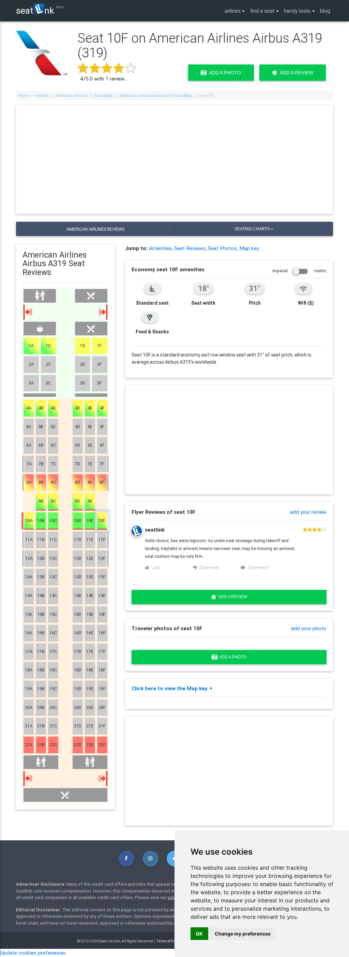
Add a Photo (224, 72)
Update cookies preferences (33, 952)
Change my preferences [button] (243, 934)
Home (23, 95)
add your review (308, 511)
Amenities (160, 248)
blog (325, 10)
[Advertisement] (175, 159)
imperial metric (299, 270)
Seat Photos (222, 248)
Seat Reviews (190, 248)
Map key (249, 248)
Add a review (231, 596)
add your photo (309, 628)
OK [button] (199, 934)
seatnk (35, 10)
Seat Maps (103, 95)
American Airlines (71, 95)
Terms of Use (167, 941)
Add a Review (295, 72)
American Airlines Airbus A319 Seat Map (156, 95)
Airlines (42, 95)
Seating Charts (252, 229)
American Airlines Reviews (95, 229)
